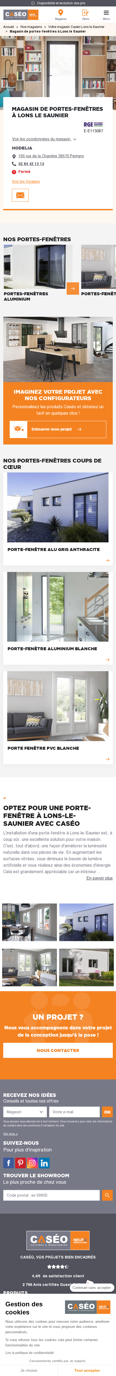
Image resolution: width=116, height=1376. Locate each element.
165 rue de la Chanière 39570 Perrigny (51, 156)
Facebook (8, 1163)
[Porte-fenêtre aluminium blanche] (58, 618)
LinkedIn (44, 1163)
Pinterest (20, 1163)
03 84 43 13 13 (31, 164)
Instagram (32, 1163)
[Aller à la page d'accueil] (21, 14)
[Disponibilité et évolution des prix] (58, 3)
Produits (15, 1293)
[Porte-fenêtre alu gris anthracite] (58, 519)
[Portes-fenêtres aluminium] (41, 274)
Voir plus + (10, 1133)
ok (107, 1112)
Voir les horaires (26, 181)
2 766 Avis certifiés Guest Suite (52, 1284)
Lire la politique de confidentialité (29, 1353)
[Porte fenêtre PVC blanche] (58, 717)
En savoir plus (99, 878)
